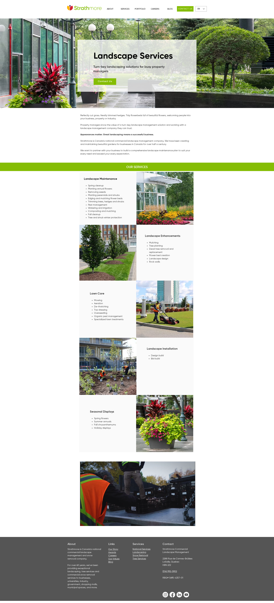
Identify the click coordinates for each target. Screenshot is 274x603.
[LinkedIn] (179, 594)
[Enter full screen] (191, 522)
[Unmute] (88, 522)
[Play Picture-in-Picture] (186, 522)
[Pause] (84, 522)
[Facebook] (172, 594)
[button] (110, 9)
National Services (141, 549)
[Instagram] (165, 594)
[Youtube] (186, 594)
